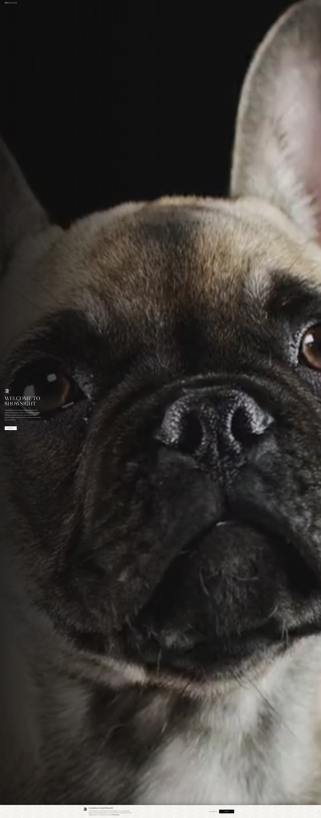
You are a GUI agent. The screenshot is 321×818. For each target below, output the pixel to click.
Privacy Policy (115, 814)
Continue (9, 428)
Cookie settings (213, 811)
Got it (227, 811)
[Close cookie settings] (318, 811)
